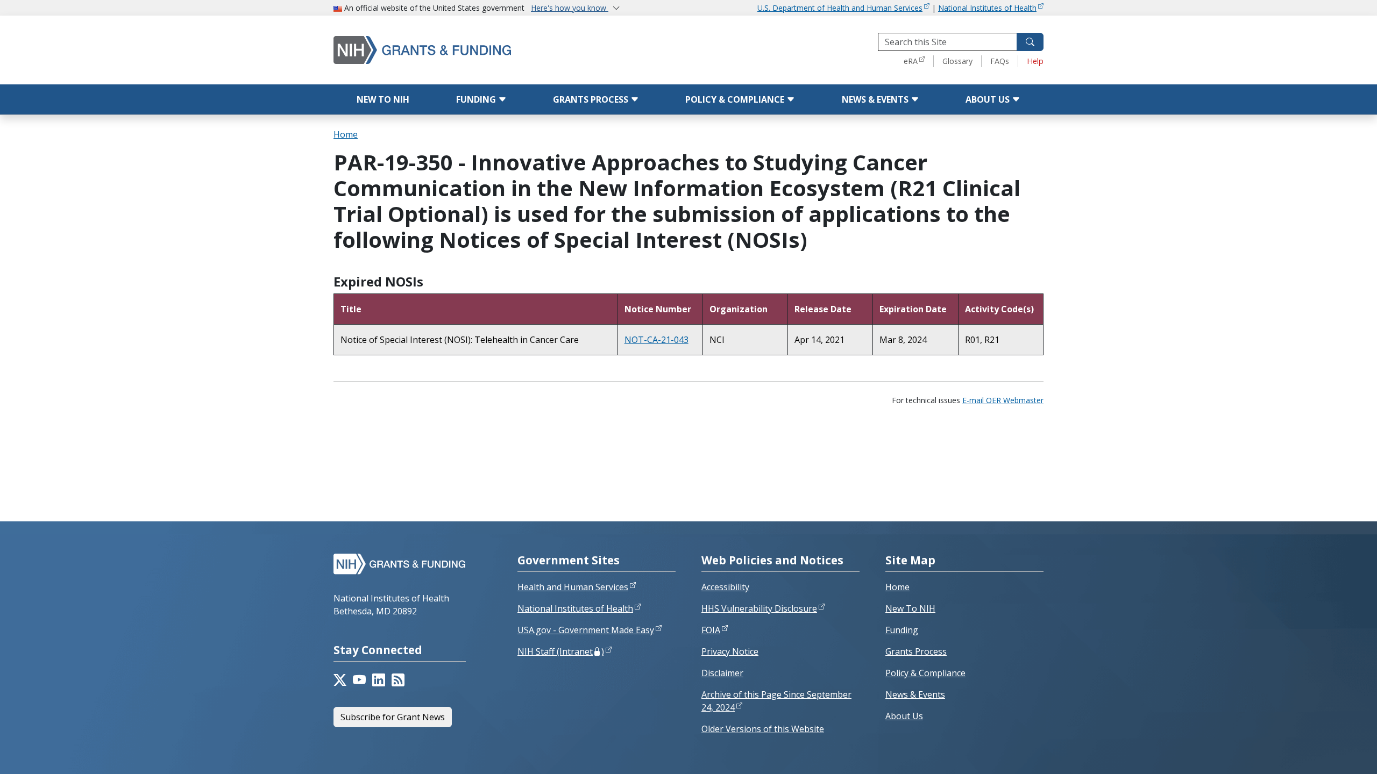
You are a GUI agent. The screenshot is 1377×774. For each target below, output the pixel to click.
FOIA (710, 630)
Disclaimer (722, 673)
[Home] (467, 49)
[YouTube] (359, 680)
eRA (911, 61)
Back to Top (1329, 753)
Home (345, 134)
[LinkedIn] (378, 680)
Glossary (957, 61)
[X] (339, 680)
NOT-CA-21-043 (656, 340)
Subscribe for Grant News (392, 717)
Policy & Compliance (735, 99)
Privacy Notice (729, 651)
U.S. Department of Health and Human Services (839, 8)
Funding (477, 99)
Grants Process (591, 99)
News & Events (876, 99)
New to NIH (383, 99)
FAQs (999, 61)
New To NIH (910, 608)
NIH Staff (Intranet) (560, 651)
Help (1035, 61)
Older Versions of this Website (762, 729)
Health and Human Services (572, 587)
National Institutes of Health (987, 8)
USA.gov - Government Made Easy (585, 630)
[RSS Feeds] (398, 680)
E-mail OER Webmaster (1003, 400)
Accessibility (725, 587)
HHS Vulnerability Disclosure (759, 608)
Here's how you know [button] (569, 8)
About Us (989, 99)
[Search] (1030, 42)
